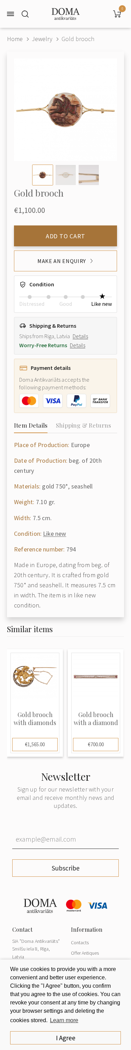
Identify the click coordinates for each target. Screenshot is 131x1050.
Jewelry (42, 39)
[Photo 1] (42, 175)
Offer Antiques (85, 953)
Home (15, 39)
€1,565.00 (35, 744)
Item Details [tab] (31, 425)
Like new (54, 534)
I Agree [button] (65, 1038)
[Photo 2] (65, 175)
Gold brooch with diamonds (35, 719)
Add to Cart (65, 236)
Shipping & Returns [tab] (83, 425)
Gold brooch (77, 39)
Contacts (80, 942)
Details (80, 336)
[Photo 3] (88, 175)
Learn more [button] (64, 1020)
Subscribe (66, 868)
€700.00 (96, 744)
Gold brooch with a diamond (96, 719)
